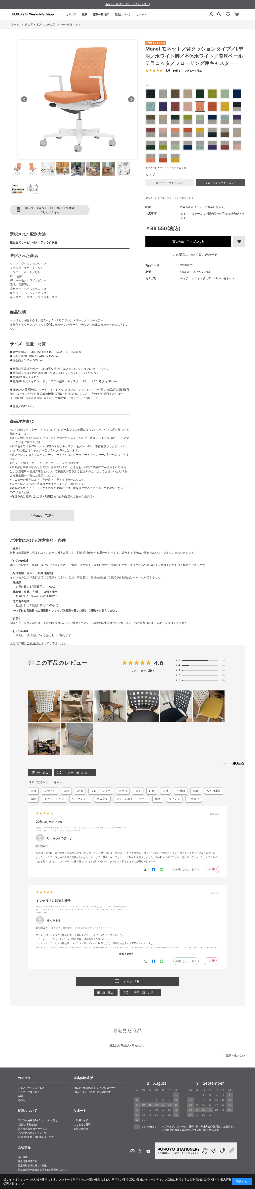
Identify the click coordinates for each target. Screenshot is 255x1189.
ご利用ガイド (35, 643)
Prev (24, 99)
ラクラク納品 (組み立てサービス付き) (38, 1120)
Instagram (132, 1151)
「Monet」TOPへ (41, 515)
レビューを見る (193, 70)
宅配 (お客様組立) (27, 1124)
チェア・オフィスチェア (195, 278)
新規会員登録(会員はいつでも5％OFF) (127, 4)
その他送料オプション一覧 (32, 1132)
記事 (84, 14)
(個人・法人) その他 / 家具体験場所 (92, 1091)
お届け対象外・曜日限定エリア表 (36, 1137)
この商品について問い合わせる (195, 255)
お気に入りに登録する (239, 241)
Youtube (148, 1151)
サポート (141, 14)
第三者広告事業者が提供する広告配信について (43, 1169)
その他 (21, 1100)
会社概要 (22, 1157)
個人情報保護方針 (27, 1161)
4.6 (159, 662)
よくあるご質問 (82, 1124)
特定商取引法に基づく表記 (32, 1165)
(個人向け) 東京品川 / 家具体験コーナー (95, 1087)
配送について (122, 14)
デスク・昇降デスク (28, 1091)
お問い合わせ (81, 1128)
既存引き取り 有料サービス (32, 1128)
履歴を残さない (235, 1055)
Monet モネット (224, 278)
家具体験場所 (101, 14)
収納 (20, 1096)
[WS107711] (17, 169)
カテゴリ (71, 14)
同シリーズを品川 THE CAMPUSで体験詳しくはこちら (50, 210)
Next (131, 99)
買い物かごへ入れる (188, 241)
